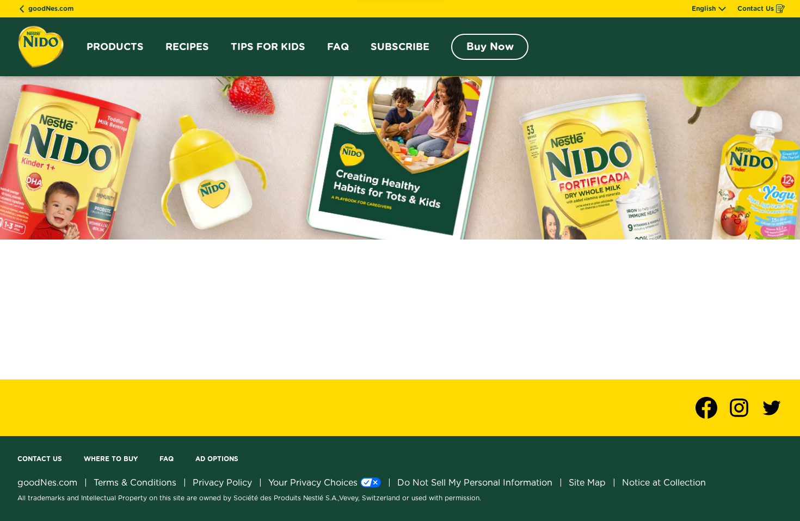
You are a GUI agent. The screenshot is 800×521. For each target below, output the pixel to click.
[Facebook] (712, 408)
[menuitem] (115, 47)
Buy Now (490, 46)
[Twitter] (772, 408)
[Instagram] (744, 408)
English (704, 8)
